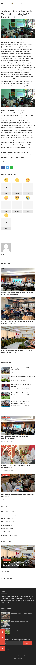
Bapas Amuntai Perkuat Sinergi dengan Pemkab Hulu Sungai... (21, 614)
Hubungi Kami (18, 658)
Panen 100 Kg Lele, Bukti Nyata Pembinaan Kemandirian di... (20, 402)
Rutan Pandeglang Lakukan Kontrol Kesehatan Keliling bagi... (20, 622)
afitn (2, 441)
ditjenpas (13, 372)
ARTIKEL (4, 532)
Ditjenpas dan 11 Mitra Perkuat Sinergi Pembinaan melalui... (14, 438)
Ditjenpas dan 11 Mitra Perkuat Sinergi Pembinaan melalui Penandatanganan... (17, 293)
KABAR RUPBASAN (7, 528)
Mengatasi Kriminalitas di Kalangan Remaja (21, 385)
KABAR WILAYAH (6, 515)
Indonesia (6, 649)
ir (11, 380)
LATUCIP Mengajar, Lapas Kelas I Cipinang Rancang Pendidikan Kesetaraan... (17, 322)
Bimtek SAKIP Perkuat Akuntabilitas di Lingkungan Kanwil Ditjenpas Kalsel (16, 351)
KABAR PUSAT (5, 511)
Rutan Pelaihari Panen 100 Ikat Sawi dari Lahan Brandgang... (21, 630)
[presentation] (28, 548)
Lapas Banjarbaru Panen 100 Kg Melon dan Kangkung (22, 368)
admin (3, 254)
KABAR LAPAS (5, 39)
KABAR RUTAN (5, 522)
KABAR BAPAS (5, 525)
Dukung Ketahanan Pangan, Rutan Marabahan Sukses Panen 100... (21, 394)
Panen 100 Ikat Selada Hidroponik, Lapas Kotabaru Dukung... (23, 377)
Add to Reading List (27, 39)
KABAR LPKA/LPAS (7, 535)
